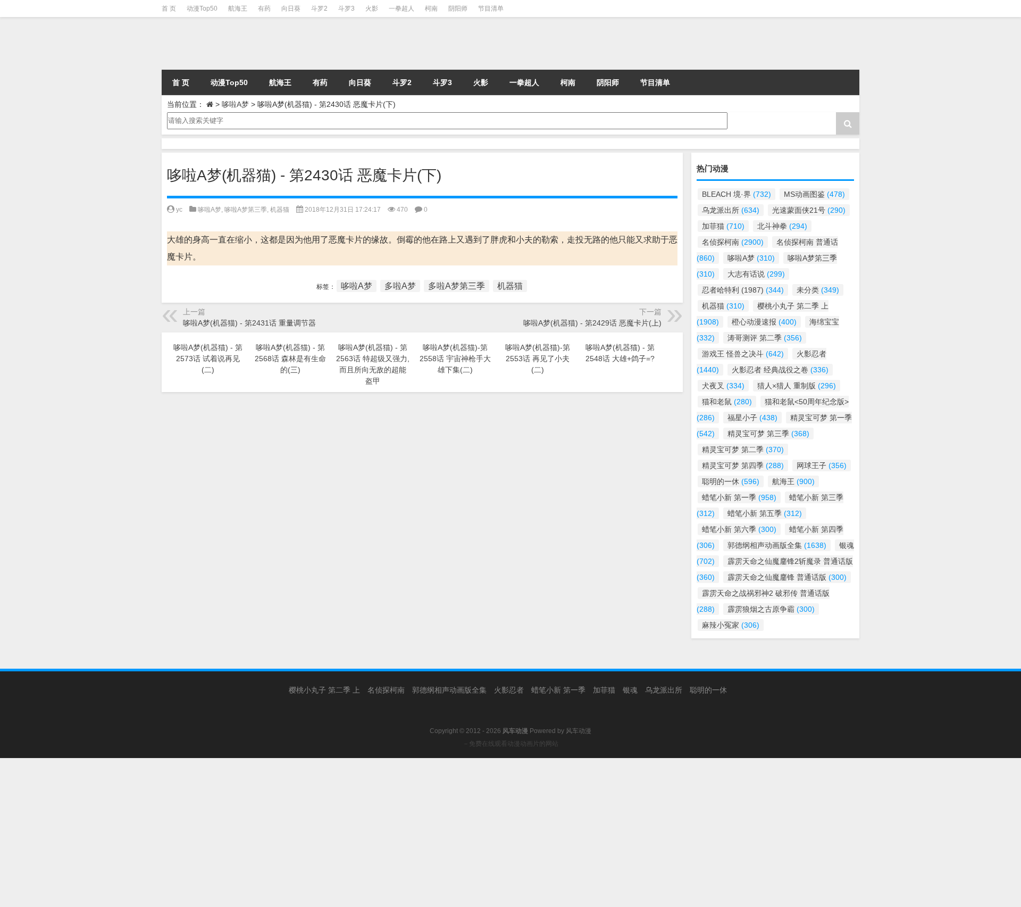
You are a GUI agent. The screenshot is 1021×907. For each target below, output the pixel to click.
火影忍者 (509, 690)
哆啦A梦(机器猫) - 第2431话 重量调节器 (249, 323)
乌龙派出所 (730, 210)
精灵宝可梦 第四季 (743, 465)
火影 (371, 8)
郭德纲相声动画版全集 (776, 545)
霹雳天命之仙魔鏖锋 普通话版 (787, 577)
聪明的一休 (730, 481)
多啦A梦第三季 (456, 285)
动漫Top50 (202, 8)
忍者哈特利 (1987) (743, 290)
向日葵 (290, 8)
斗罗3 (346, 8)
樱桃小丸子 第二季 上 (324, 690)
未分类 (818, 290)
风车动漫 (578, 731)
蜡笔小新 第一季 (739, 497)
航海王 (237, 8)
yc (179, 209)
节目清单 (491, 8)
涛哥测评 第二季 (764, 338)
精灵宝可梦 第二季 (743, 449)
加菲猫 (723, 226)
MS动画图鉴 (814, 194)
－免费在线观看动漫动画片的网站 (510, 743)
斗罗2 (319, 8)
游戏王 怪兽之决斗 (743, 354)
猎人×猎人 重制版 (796, 385)
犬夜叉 (723, 385)
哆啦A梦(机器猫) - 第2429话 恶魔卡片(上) (592, 323)
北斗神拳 (782, 226)
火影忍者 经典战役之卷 (780, 369)
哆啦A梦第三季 (245, 209)
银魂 (630, 690)
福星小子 (752, 417)
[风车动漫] (270, 43)
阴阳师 (457, 8)
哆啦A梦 (235, 104)
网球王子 (822, 465)
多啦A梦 (400, 285)
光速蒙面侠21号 (809, 210)
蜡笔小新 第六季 (739, 529)
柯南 (431, 8)
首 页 (169, 8)
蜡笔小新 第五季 (764, 513)
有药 (264, 8)
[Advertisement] (319, 832)
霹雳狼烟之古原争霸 (771, 609)
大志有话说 (756, 274)
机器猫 (279, 209)
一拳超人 (401, 8)
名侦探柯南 (733, 242)
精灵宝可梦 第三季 (768, 433)
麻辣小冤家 (730, 625)
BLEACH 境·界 (736, 194)
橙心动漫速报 (764, 322)
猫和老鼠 (727, 401)
